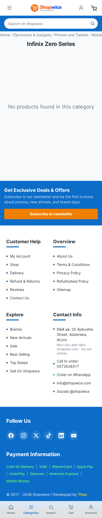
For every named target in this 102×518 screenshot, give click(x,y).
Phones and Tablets (71, 35)
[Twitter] (36, 435)
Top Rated (19, 362)
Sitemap (64, 289)
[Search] (92, 23)
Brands (16, 329)
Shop (14, 264)
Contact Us (19, 298)
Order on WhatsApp (74, 374)
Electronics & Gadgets (32, 35)
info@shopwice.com (74, 383)
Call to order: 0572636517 (68, 363)
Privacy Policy (69, 273)
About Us (64, 256)
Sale (13, 346)
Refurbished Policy (73, 281)
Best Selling (20, 354)
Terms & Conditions (73, 264)
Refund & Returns (25, 281)
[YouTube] (73, 435)
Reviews (17, 289)
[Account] (81, 8)
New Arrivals (20, 337)
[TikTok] (48, 435)
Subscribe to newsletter (51, 214)
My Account (20, 256)
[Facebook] (11, 435)
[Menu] (9, 8)
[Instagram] (23, 435)
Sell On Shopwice (25, 371)
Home (5, 35)
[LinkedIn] (61, 435)
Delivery (17, 273)
